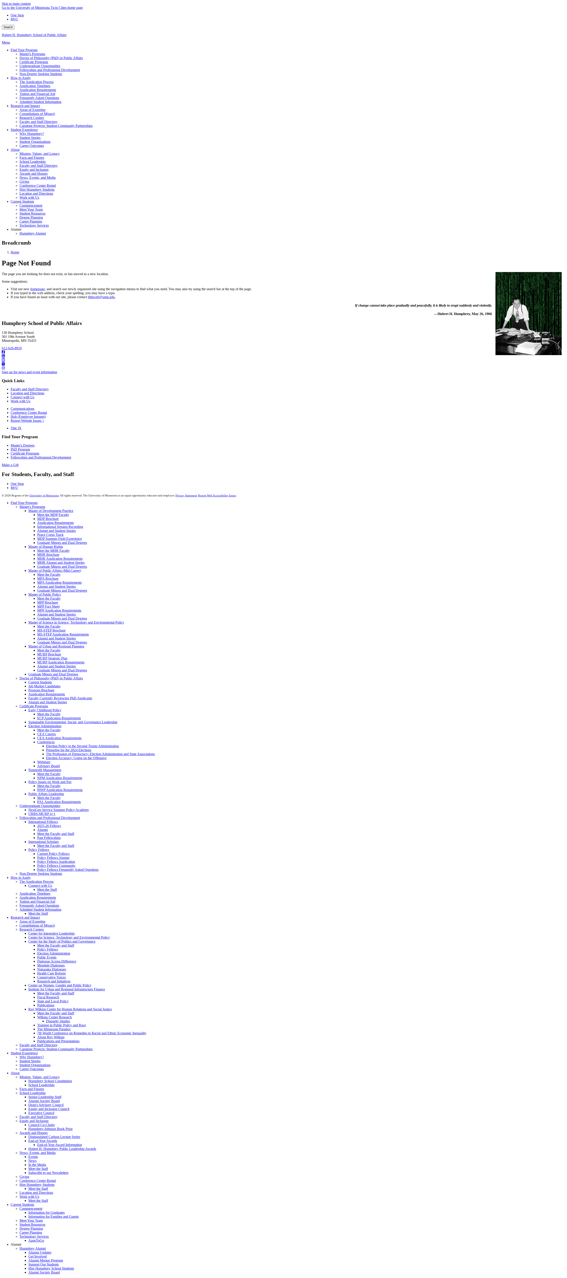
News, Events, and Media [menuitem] (37, 177)
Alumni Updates (39, 1252)
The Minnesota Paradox (54, 1029)
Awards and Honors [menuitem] (33, 173)
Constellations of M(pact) (37, 925)
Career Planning (30, 1232)
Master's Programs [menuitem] (32, 54)
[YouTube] (283, 360)
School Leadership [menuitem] (32, 161)
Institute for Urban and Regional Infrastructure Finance (66, 989)
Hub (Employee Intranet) (28, 416)
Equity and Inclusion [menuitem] (34, 169)
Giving (24, 1177)
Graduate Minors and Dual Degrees (62, 543)
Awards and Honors (33, 1133)
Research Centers (31, 929)
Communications (22, 408)
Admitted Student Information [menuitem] (40, 102)
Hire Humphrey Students (36, 1185)
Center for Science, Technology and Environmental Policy (69, 937)
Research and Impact (25, 917)
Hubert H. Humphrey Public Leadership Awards (62, 1149)
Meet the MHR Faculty (53, 550)
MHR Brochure (48, 554)
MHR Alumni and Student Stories (61, 562)
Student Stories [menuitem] (30, 138)
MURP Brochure (49, 654)
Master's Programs (32, 507)
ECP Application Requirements (59, 718)
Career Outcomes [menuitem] (31, 146)
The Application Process (36, 881)
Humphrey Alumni (32, 1248)
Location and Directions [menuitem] (36, 193)
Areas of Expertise (32, 921)
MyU (14, 19)
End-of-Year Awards (42, 1141)
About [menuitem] (15, 150)
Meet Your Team (31, 1220)
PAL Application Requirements (59, 802)
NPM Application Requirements (59, 778)
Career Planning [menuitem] (30, 221)
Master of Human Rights (45, 547)
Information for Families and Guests (53, 1216)
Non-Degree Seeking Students (40, 873)
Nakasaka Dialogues (51, 969)
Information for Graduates (46, 1212)
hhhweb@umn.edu (101, 297)
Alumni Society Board (44, 1101)
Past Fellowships (49, 838)
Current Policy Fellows (53, 854)
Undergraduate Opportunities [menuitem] (39, 66)
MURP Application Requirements (60, 662)
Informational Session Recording (60, 527)
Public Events (46, 957)
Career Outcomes (31, 1069)
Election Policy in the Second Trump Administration (82, 746)
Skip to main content (16, 4)
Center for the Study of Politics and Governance (61, 941)
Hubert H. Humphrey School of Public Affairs (34, 35)
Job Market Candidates (44, 686)
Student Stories (30, 1061)
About (15, 1073)
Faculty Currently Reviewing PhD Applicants (60, 698)
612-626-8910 (12, 348)
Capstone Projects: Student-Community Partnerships (56, 1049)
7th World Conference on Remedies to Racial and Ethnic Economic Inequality (91, 1033)
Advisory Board (48, 766)
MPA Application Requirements (59, 582)
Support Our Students (43, 1264)
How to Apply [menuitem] (21, 78)
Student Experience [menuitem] (24, 130)
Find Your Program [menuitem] (24, 50)
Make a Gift (10, 465)
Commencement (30, 1208)
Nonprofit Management (44, 770)
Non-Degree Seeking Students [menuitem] (40, 74)
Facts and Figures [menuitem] (31, 158)
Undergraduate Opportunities (39, 806)
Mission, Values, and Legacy (39, 1077)
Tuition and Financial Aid (37, 901)
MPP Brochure (47, 602)
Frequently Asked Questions (39, 905)
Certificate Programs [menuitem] (33, 62)
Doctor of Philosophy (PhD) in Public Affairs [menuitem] (51, 58)
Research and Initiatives (53, 981)
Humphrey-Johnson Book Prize (50, 1129)
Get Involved (37, 1256)
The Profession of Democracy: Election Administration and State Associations (100, 754)
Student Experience (24, 1053)
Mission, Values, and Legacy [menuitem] (39, 154)
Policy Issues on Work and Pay (50, 782)
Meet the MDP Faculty (53, 515)
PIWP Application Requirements (60, 790)
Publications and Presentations (58, 1041)
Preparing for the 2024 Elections (68, 750)
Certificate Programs (25, 453)
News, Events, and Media (37, 1153)
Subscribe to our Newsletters (48, 1173)
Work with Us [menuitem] (29, 197)
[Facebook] (283, 352)
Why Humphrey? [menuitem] (31, 134)
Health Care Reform (51, 973)
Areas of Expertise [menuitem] (32, 110)
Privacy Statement (186, 495)
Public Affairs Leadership (46, 794)
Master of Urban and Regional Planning (56, 646)
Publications (45, 1005)
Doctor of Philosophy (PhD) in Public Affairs (51, 678)
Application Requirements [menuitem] (37, 90)
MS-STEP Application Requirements (63, 634)
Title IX (16, 428)
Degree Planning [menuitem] (31, 217)
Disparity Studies (58, 1021)
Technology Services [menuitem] (34, 225)
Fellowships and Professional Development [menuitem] (49, 70)
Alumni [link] (16, 229)
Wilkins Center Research (54, 1017)
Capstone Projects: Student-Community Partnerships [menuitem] (56, 126)
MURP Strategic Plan (52, 658)
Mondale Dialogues (51, 965)
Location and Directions (27, 393)
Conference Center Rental (29, 412)
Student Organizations (34, 1065)
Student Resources (32, 1224)
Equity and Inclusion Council (48, 1109)
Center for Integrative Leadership (51, 933)
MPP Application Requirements (59, 610)
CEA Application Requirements (59, 738)
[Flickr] (283, 364)
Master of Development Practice (50, 511)
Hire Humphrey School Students (51, 1268)
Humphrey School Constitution (50, 1081)
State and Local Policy (53, 1001)
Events (33, 1157)
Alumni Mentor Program (45, 1260)
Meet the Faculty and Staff (55, 834)
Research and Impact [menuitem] (25, 106)
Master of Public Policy (44, 594)
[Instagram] (283, 368)
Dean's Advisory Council (46, 1105)
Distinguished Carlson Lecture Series (54, 1137)
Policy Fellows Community (56, 866)
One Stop (17, 15)
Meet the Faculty (49, 574)
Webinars (43, 762)
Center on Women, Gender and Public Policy (59, 985)
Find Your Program (24, 503)
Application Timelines (34, 893)
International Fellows (43, 822)
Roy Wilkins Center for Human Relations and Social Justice (70, 1009)
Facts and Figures (31, 1089)
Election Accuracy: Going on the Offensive (76, 758)
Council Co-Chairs (41, 1125)
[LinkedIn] (283, 356)
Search (8, 27)
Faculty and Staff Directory (30, 389)
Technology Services (34, 1236)
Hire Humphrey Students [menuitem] (36, 189)
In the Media (37, 1165)
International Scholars (43, 842)
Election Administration (44, 726)
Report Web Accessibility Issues (217, 495)
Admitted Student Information (40, 909)
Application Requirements (55, 523)
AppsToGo (36, 1240)
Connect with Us (22, 397)
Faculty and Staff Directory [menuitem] (38, 122)
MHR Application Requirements (60, 558)
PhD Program (20, 449)
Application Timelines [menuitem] (34, 86)
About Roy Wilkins (50, 1037)
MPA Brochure (47, 578)
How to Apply (21, 877)
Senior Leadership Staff (44, 1097)
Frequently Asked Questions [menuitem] (39, 98)
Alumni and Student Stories (56, 531)
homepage (37, 289)
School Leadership (41, 1085)
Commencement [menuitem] (30, 205)
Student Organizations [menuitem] (34, 142)
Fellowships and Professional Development (41, 457)
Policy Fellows (38, 850)
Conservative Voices (51, 977)
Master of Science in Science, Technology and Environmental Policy (76, 622)
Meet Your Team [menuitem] (31, 209)
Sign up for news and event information (29, 372)
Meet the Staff (47, 889)
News (32, 1161)
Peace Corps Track (50, 535)
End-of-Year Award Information (59, 1145)
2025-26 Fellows (49, 826)
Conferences (46, 742)
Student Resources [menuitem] (32, 213)
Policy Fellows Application (56, 862)
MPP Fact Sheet (48, 606)
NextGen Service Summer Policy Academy (58, 810)
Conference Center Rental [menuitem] (37, 185)
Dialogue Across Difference (56, 961)
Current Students (40, 682)
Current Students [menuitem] (22, 201)
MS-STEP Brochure (51, 630)
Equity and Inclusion (34, 1121)
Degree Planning (31, 1228)
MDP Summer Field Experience (59, 539)
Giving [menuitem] (24, 181)
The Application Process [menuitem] (36, 82)
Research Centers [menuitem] (31, 118)
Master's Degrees (23, 445)
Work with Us (20, 401)
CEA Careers (46, 734)
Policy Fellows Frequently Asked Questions (68, 869)
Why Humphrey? (31, 1057)
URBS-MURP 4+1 (41, 814)
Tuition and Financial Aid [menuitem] (37, 94)
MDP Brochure (48, 519)
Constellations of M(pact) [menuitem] (37, 114)
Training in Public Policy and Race (61, 1025)
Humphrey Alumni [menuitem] (32, 233)
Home (15, 252)
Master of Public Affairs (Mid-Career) (54, 570)
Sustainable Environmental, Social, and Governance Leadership (72, 722)
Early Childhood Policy (44, 710)
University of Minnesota (44, 495)
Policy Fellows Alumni (53, 858)
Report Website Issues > (27, 420)
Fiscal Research (48, 997)
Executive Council (41, 1113)
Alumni (42, 830)
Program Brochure (41, 690)
